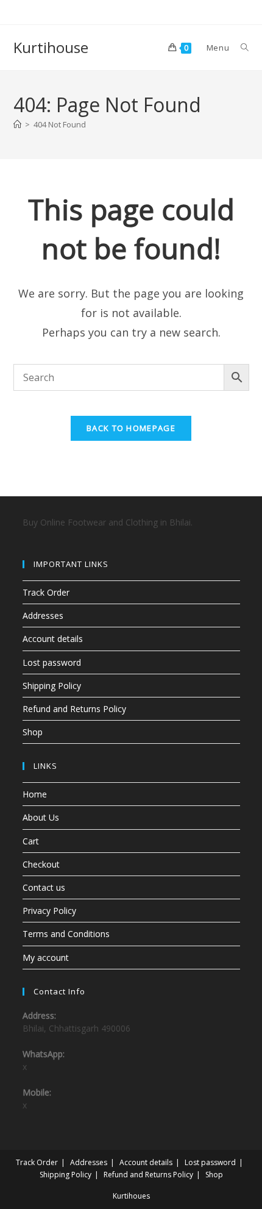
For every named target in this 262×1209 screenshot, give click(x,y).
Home (35, 794)
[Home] (17, 124)
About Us (41, 817)
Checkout (41, 864)
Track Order (46, 592)
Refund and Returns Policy (74, 709)
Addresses (43, 615)
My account (46, 957)
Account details (53, 638)
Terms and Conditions (66, 934)
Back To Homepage (131, 428)
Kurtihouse (50, 47)
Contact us (44, 887)
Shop (33, 732)
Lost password (52, 662)
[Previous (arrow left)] (21, 604)
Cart (31, 841)
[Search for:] (240, 47)
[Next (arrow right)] (240, 604)
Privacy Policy (49, 910)
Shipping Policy (52, 685)
